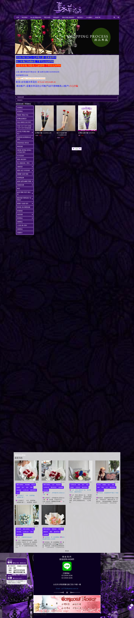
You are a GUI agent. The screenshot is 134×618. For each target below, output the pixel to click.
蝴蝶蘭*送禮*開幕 (22, 174)
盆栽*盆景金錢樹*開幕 (24, 181)
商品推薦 (27, 484)
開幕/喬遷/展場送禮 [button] (68, 17)
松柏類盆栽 (20, 178)
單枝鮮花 (28, 104)
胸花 (18, 189)
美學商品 (20, 218)
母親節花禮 (19, 104)
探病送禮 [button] (56, 17)
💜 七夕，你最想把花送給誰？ (24, 537)
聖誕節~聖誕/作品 (22, 115)
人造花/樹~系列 (22, 225)
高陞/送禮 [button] (47, 17)
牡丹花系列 (20, 156)
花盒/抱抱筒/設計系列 (24, 122)
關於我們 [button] (79, 17)
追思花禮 (20, 214)
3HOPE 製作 (117, 582)
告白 (23, 487)
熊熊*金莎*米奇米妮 (23, 170)
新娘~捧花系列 (21, 159)
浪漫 (79, 484)
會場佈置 (20, 211)
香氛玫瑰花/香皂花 (23, 143)
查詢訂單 (97, 17)
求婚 (31, 487)
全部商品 (20, 108)
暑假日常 (45, 532)
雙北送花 (58, 484)
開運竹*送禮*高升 (22, 203)
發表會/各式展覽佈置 (23, 207)
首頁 (17, 17)
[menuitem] (25, 107)
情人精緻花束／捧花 (23, 163)
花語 (27, 487)
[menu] (25, 170)
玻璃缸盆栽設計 (22, 118)
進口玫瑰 (19, 490)
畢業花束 (54, 529)
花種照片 (20, 233)
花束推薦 (60, 487)
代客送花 (78, 487)
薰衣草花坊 (33, 490)
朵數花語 (20, 167)
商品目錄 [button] (24, 17)
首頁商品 (20, 111)
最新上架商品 (20, 484)
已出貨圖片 (89, 17)
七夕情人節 (25, 490)
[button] (118, 17)
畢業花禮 (20, 146)
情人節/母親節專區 (35, 17)
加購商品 (20, 222)
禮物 (51, 532)
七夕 (18, 493)
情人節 (33, 484)
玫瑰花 (18, 487)
